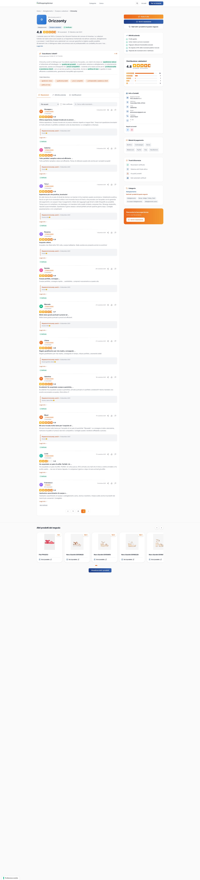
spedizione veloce (47, 81)
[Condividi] (108, 110)
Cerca (101, 3)
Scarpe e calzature (61, 11)
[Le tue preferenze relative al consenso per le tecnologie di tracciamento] (11, 878)
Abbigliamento (48, 11)
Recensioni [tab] (45, 95)
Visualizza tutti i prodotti (100, 570)
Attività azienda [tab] (60, 95)
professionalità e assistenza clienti (98, 81)
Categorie (92, 3)
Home (39, 11)
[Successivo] (161, 528)
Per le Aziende (156, 3)
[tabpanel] (78, 307)
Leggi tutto (40, 46)
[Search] (137, 3)
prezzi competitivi (77, 81)
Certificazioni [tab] (76, 95)
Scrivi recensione (145, 21)
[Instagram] (132, 130)
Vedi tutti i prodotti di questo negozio (144, 27)
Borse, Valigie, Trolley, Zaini (147, 198)
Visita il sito (145, 16)
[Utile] (111, 110)
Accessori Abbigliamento (134, 201)
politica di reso (46, 85)
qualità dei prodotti (62, 81)
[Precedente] (157, 528)
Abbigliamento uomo (151, 201)
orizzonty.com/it (55, 17)
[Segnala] (115, 110)
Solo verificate (67, 104)
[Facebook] (127, 130)
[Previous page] (68, 511)
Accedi (143, 3)
